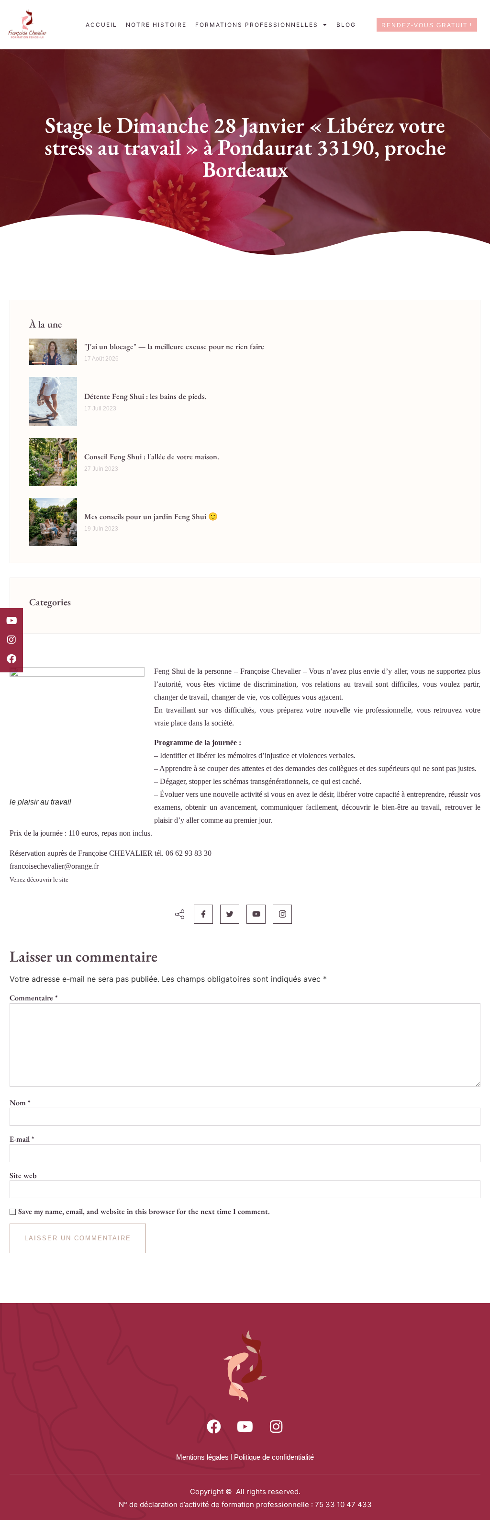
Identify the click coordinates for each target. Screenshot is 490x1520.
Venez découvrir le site (39, 879)
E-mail (22, 1139)
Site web (23, 1176)
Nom (20, 1103)
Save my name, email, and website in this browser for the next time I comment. (144, 1211)
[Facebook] (11, 659)
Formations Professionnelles (256, 24)
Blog (346, 24)
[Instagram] (11, 640)
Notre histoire (156, 24)
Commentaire (34, 998)
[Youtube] (11, 620)
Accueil (101, 24)
